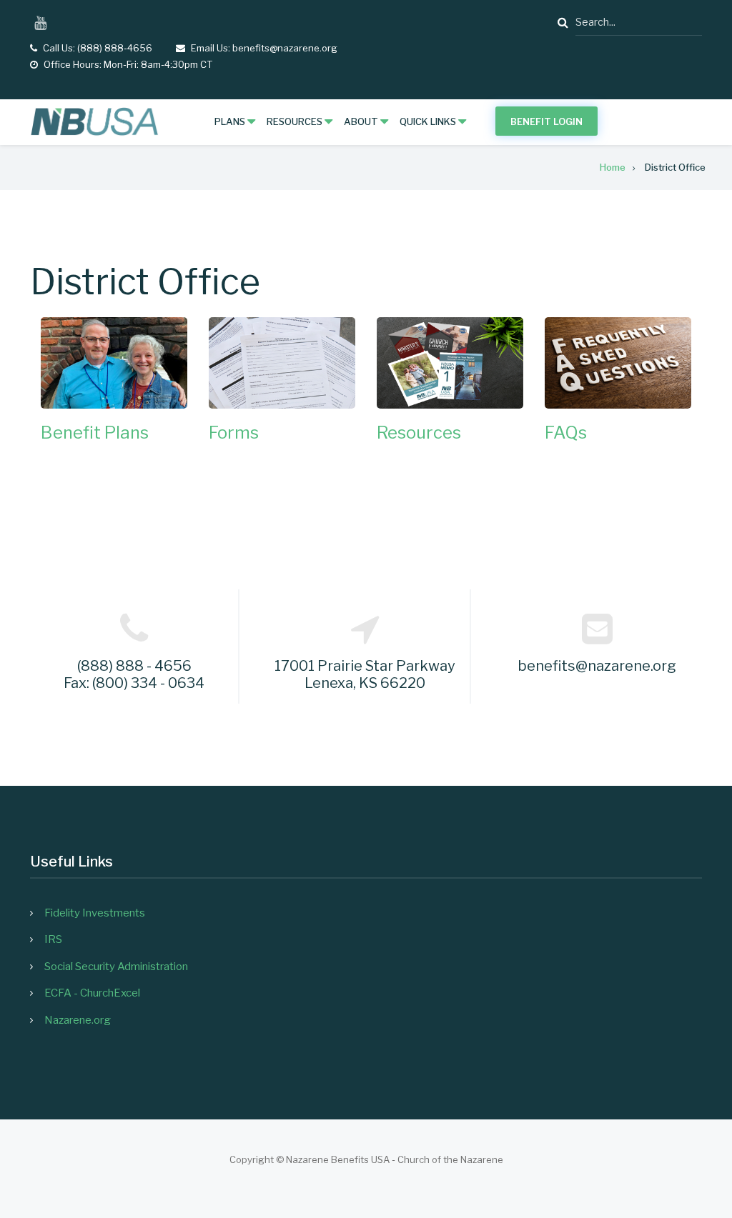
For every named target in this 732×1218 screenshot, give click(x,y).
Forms (234, 433)
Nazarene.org (77, 1020)
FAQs (566, 433)
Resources (419, 433)
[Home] (94, 121)
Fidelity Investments (94, 913)
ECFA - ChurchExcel (92, 993)
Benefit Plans (95, 433)
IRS (53, 939)
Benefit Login (546, 121)
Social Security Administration (116, 966)
